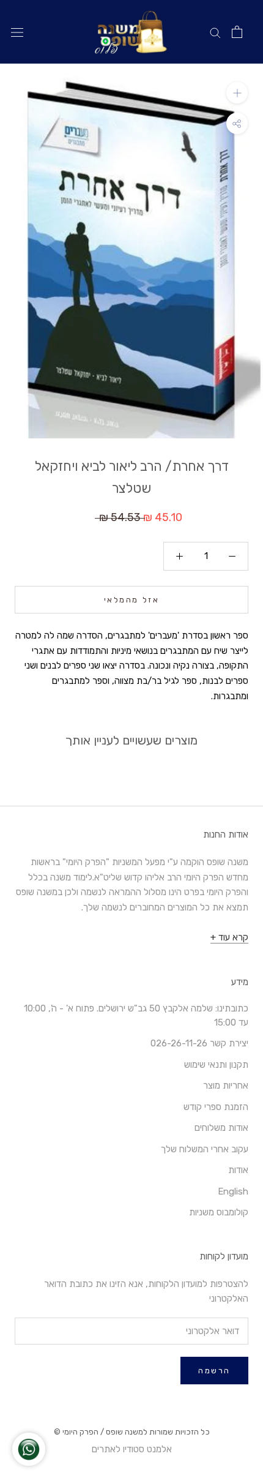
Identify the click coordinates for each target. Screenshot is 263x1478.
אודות (238, 1170)
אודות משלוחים (221, 1127)
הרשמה (214, 1370)
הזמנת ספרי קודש (215, 1106)
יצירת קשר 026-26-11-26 (199, 1043)
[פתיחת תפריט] (17, 32)
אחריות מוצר (225, 1085)
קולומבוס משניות (218, 1212)
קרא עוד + (229, 937)
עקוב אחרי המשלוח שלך (204, 1149)
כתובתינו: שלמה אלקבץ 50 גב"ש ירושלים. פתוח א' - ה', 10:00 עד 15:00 (136, 1015)
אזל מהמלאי (132, 599)
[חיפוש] (215, 32)
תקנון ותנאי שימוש (216, 1064)
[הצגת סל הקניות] (237, 32)
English (233, 1191)
